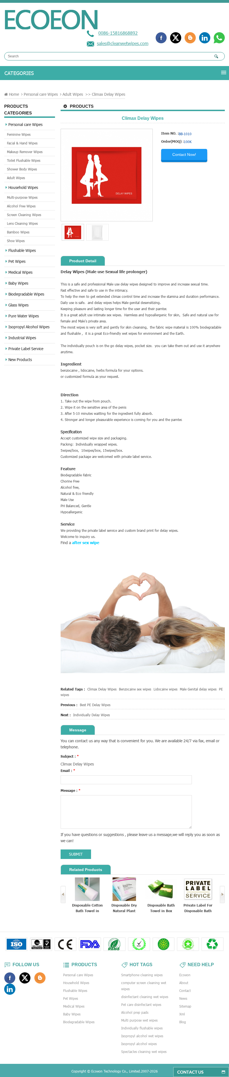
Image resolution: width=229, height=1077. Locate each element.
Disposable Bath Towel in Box (161, 908)
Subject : (70, 756)
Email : (68, 770)
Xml (182, 1014)
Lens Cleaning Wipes (22, 223)
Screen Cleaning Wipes (24, 215)
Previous (63, 894)
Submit (76, 854)
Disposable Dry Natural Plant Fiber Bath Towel (124, 908)
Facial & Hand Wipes (22, 143)
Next (222, 894)
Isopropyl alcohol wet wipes (142, 1036)
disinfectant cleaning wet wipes (144, 997)
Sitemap (185, 1006)
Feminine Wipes (18, 134)
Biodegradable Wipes (26, 294)
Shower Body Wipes (22, 169)
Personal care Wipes (41, 94)
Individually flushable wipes (142, 1028)
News (183, 998)
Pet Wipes (16, 261)
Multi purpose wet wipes (139, 1020)
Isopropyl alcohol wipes (139, 1044)
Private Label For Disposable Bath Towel (197, 908)
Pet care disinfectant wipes (141, 1004)
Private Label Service (25, 348)
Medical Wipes (20, 272)
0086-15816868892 (118, 33)
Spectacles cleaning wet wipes (143, 1051)
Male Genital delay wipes (198, 689)
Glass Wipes (18, 305)
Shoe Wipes (16, 241)
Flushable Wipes (22, 250)
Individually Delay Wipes (91, 715)
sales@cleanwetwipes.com (122, 43)
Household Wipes (23, 187)
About (183, 983)
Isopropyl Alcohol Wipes (28, 326)
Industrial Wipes (22, 337)
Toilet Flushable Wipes (23, 160)
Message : (71, 790)
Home (14, 94)
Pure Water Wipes (23, 315)
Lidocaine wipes (165, 689)
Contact (185, 990)
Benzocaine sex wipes (135, 689)
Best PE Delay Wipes (95, 705)
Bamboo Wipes (18, 232)
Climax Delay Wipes (101, 689)
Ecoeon (184, 975)
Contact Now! (184, 154)
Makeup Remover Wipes (24, 152)
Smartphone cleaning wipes (142, 975)
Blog (182, 1022)
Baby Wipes (18, 283)
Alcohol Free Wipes (21, 206)
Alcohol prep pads (134, 1012)
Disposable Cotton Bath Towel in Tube (87, 908)
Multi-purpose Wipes (22, 197)
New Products (20, 359)
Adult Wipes (73, 94)
